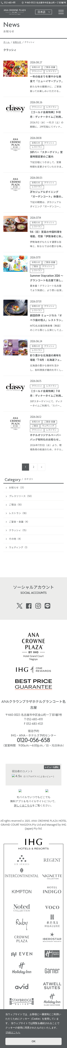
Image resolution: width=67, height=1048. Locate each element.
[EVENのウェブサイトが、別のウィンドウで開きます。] (22, 954)
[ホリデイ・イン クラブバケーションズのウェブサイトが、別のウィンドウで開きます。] (52, 1001)
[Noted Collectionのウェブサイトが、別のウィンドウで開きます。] (22, 906)
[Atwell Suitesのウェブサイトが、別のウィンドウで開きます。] (52, 985)
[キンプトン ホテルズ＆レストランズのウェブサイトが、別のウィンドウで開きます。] (22, 891)
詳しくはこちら (23, 805)
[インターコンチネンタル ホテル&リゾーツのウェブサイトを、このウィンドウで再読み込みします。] (22, 875)
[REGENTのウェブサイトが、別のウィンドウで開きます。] (52, 859)
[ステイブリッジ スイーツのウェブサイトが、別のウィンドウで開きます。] (22, 1001)
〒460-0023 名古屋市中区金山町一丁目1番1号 (45, 3)
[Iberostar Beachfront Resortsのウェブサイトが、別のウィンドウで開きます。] (52, 938)
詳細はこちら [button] (13, 1032)
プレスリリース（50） (21, 496)
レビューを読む (52, 767)
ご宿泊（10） (16, 504)
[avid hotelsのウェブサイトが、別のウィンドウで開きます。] (22, 985)
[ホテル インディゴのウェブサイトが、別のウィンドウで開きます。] (52, 891)
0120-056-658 (33, 741)
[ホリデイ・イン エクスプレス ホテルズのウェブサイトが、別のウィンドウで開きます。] (52, 954)
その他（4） (15, 539)
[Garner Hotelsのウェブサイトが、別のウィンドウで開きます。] (52, 970)
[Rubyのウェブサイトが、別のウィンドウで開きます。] (22, 922)
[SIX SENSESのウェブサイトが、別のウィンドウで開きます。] (22, 859)
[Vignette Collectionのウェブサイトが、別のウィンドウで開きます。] (52, 875)
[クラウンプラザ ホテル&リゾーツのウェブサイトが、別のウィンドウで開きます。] (22, 938)
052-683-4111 (9, 3)
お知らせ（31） (17, 487)
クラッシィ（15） (18, 530)
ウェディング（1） (19, 547)
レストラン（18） (18, 513)
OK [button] (34, 1041)
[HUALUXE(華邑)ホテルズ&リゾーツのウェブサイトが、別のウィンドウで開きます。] (52, 922)
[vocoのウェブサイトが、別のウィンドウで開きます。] (52, 906)
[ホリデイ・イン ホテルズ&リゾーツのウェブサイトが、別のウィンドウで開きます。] (22, 970)
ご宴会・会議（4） (19, 522)
